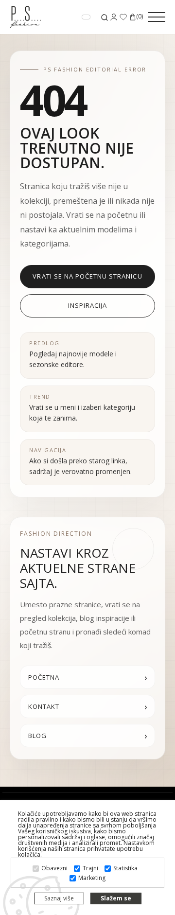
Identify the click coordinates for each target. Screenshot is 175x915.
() (139, 17)
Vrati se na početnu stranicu (87, 276)
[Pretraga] (104, 17)
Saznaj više (59, 898)
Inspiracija (87, 305)
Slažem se (116, 898)
